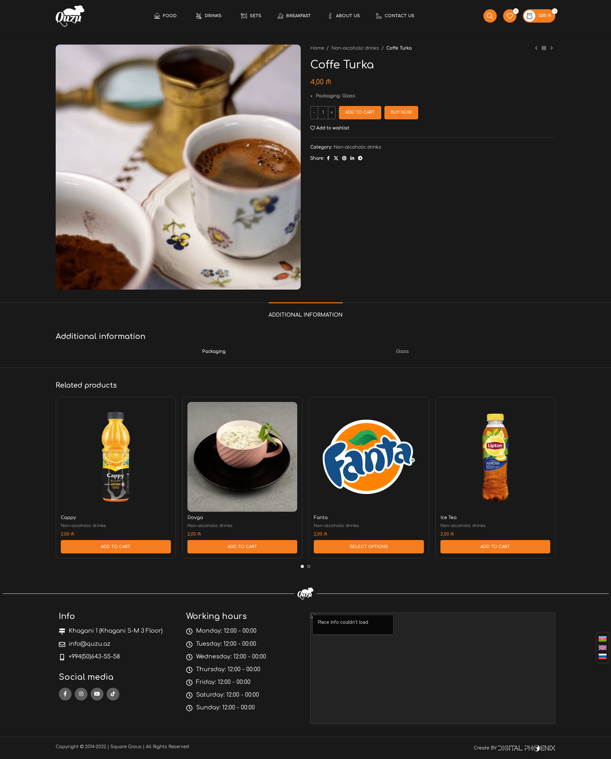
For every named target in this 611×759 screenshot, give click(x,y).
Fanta (321, 517)
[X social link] (336, 158)
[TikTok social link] (113, 694)
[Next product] (551, 48)
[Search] (490, 16)
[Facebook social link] (328, 158)
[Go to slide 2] (308, 566)
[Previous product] (536, 48)
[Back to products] (544, 48)
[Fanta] (369, 457)
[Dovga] (242, 457)
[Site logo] (70, 15)
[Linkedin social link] (352, 158)
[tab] (306, 312)
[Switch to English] (603, 647)
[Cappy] (116, 457)
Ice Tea (448, 517)
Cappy (68, 517)
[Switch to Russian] (603, 656)
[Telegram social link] (360, 158)
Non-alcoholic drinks (355, 48)
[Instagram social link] (81, 694)
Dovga (195, 517)
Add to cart (360, 112)
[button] (116, 546)
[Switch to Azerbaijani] (603, 639)
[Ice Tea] (495, 457)
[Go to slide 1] (302, 566)
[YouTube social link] (97, 694)
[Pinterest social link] (344, 158)
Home (317, 48)
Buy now (401, 112)
